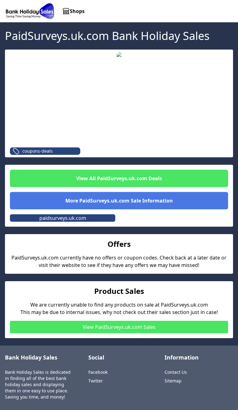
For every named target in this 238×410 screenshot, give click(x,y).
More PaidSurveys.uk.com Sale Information (119, 200)
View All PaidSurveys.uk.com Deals (119, 178)
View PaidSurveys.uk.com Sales (119, 327)
